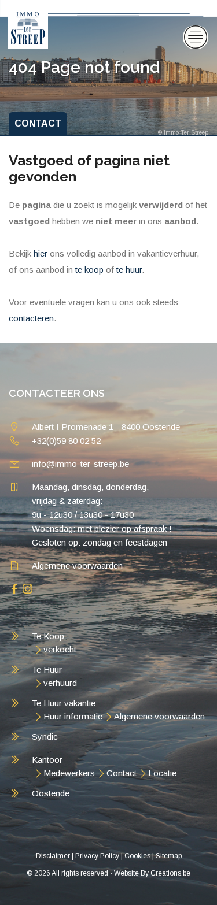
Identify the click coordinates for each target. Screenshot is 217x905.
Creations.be (170, 873)
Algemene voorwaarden (77, 565)
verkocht (59, 649)
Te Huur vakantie (63, 703)
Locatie (162, 773)
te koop (89, 270)
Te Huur (47, 669)
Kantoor (47, 760)
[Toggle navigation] (195, 37)
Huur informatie (72, 716)
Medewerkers (69, 773)
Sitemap (169, 856)
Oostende (50, 793)
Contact (121, 773)
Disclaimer (53, 856)
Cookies (137, 856)
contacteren (31, 318)
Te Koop (48, 636)
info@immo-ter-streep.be (80, 464)
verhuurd (60, 683)
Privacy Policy (97, 856)
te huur (129, 270)
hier (40, 253)
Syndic (45, 736)
